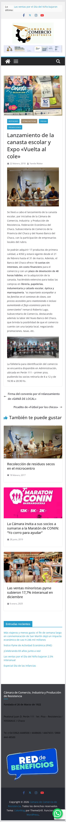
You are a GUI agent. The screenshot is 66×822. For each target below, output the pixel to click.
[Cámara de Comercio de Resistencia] (8, 61)
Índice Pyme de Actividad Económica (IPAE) (28, 645)
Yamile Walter (36, 163)
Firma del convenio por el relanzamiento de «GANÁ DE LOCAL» (34, 396)
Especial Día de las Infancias (20, 665)
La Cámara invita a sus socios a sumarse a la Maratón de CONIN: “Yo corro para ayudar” (33, 528)
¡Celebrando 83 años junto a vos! (22, 651)
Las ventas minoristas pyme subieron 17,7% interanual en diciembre (30, 592)
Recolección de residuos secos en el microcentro (31, 466)
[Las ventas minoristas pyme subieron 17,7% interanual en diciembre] (33, 567)
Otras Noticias (29, 121)
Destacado (13, 121)
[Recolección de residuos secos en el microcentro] (33, 442)
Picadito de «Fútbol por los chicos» (36, 407)
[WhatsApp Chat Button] (57, 813)
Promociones (14, 127)
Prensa (43, 121)
